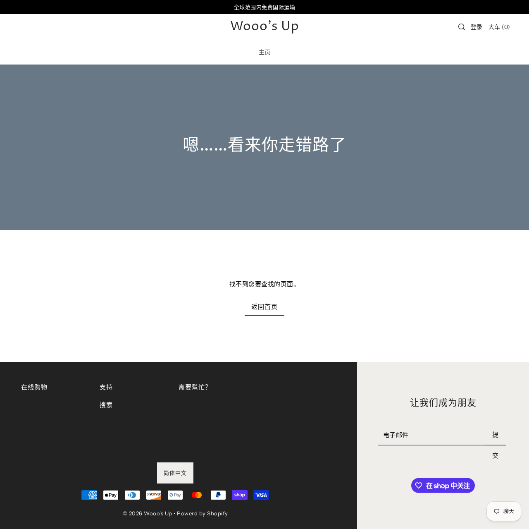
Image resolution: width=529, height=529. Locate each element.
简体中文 (175, 472)
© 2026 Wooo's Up (147, 513)
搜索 (106, 405)
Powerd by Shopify (202, 513)
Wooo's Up (264, 27)
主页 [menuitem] (265, 52)
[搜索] (461, 27)
